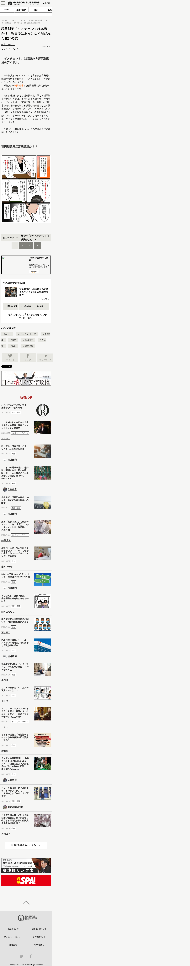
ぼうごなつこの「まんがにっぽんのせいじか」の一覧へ (28, 316)
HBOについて (13, 929)
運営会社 (13, 945)
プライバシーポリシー (13, 937)
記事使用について (39, 929)
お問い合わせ (39, 945)
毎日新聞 (18, 85)
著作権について (39, 937)
